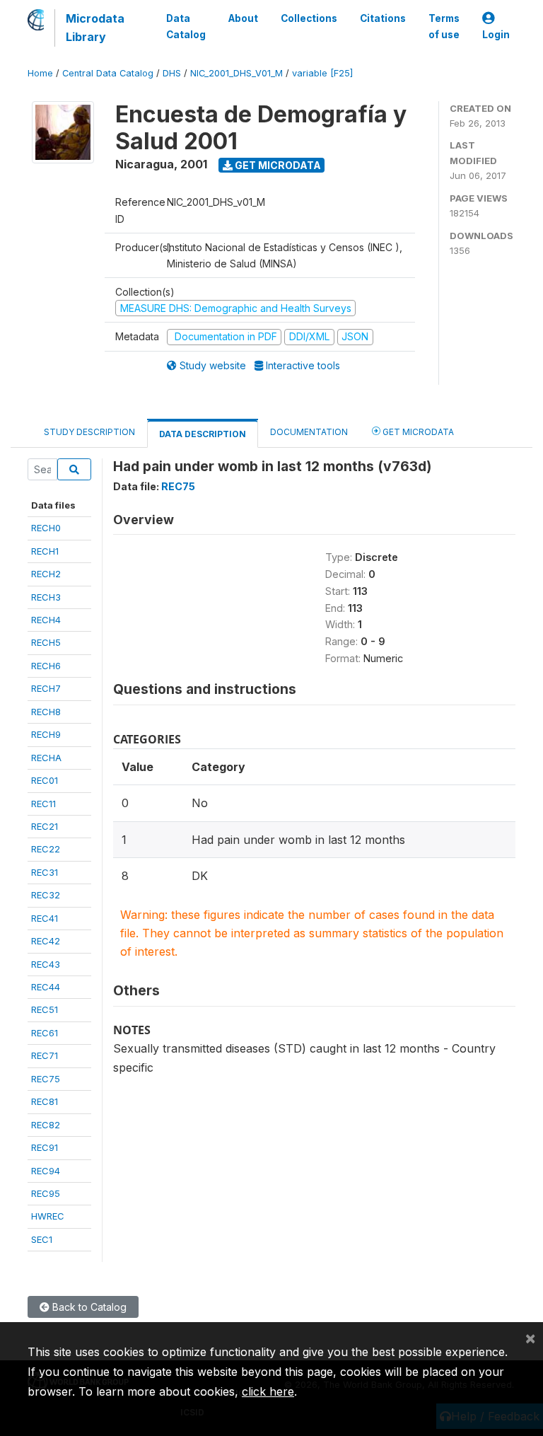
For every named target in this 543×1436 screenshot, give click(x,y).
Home (40, 73)
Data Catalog (186, 26)
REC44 (45, 986)
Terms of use (444, 26)
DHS (172, 73)
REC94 (45, 1170)
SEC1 (41, 1239)
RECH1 (45, 551)
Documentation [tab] (309, 432)
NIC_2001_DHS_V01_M (236, 73)
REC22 (45, 849)
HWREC (47, 1216)
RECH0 (46, 527)
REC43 (45, 964)
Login (496, 34)
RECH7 (46, 688)
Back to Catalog (88, 1307)
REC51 (44, 1009)
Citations (383, 18)
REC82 (45, 1124)
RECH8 (46, 711)
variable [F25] (322, 73)
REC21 (44, 826)
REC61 (44, 1032)
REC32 (45, 895)
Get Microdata (277, 165)
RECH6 (46, 665)
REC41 (44, 918)
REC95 (45, 1193)
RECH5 (46, 642)
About (243, 18)
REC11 (43, 803)
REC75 (45, 1078)
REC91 (44, 1147)
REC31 (44, 872)
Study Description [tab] (89, 432)
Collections (309, 18)
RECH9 (46, 734)
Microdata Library (95, 27)
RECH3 (46, 597)
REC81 (44, 1101)
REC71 (44, 1055)
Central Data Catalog (107, 73)
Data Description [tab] (202, 434)
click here (268, 1391)
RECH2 (46, 573)
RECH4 (46, 619)
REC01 (44, 780)
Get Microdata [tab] (417, 432)
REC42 (45, 940)
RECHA (46, 757)
